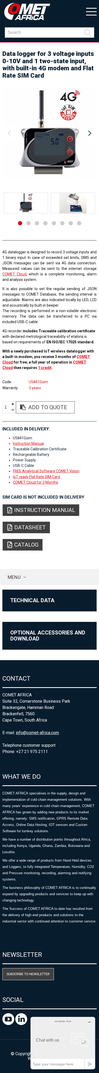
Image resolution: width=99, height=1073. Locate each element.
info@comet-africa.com (37, 732)
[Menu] (91, 11)
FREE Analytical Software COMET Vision (46, 471)
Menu (14, 577)
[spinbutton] (7, 407)
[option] (49, 133)
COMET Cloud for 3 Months (35, 482)
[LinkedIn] (21, 1023)
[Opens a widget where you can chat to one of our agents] (63, 1043)
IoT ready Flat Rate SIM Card (36, 477)
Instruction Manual (28, 443)
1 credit (44, 368)
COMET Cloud (14, 274)
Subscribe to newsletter (28, 974)
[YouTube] (8, 1023)
